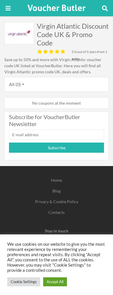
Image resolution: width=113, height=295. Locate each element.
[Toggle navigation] (8, 8)
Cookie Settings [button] (24, 281)
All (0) (15, 84)
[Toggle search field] (105, 8)
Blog (56, 190)
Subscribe (56, 147)
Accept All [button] (55, 281)
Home (56, 180)
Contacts (56, 212)
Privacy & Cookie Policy (56, 201)
